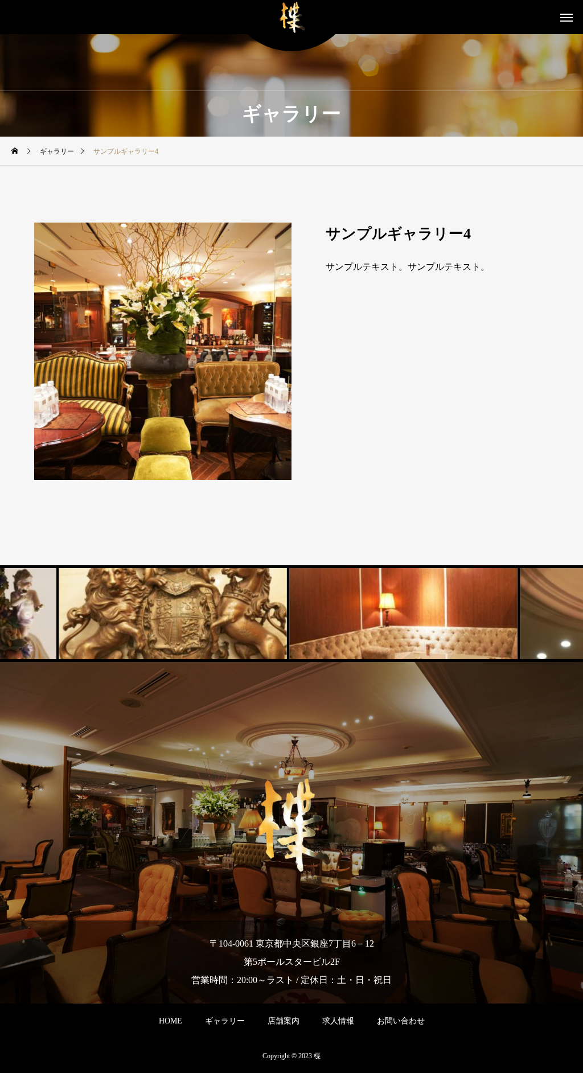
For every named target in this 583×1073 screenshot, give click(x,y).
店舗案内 (283, 1021)
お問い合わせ (401, 1021)
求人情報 (338, 1021)
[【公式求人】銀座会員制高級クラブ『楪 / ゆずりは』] (291, 17)
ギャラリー (225, 1021)
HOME (170, 1021)
